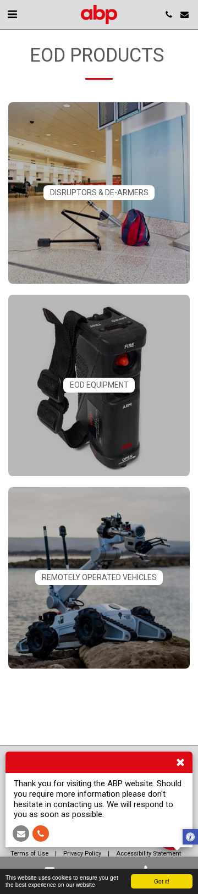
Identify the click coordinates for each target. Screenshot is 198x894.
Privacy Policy (82, 853)
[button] (12, 14)
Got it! (161, 881)
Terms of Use (29, 853)
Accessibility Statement (148, 853)
